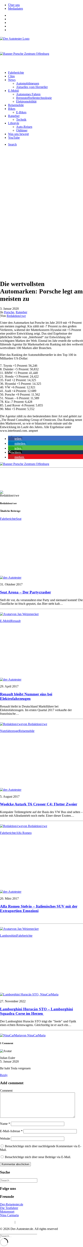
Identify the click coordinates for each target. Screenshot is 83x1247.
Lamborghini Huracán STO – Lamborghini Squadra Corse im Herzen (36, 1011)
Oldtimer (21, 130)
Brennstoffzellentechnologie (34, 98)
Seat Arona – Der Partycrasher (25, 592)
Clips (11, 76)
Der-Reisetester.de (11, 1204)
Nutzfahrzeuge (9, 731)
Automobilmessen (27, 83)
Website (5, 1138)
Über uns (14, 5)
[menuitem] (45, 5)
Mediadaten (15, 8)
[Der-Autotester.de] (41, 42)
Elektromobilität (26, 101)
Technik (21, 119)
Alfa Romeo (24, 833)
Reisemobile (16, 105)
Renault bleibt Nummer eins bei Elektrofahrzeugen (26, 696)
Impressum (7, 1222)
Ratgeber (14, 116)
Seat (18, 518)
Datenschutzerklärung (30, 1222)
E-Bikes (21, 112)
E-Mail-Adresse (11, 1131)
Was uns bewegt (18, 134)
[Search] (18, 1180)
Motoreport (7, 1211)
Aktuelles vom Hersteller (32, 87)
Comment (6, 1090)
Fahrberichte (16, 72)
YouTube (14, 137)
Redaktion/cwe (16, 316)
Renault (16, 621)
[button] (15, 438)
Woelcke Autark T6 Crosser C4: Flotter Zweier (38, 804)
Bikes (11, 108)
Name (5, 1123)
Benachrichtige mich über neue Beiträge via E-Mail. (38, 1157)
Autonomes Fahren (28, 94)
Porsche (9, 312)
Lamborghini (8, 935)
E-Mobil (13, 90)
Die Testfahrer (9, 1208)
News (12, 79)
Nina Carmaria (9, 1215)
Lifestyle (13, 123)
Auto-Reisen (24, 126)
